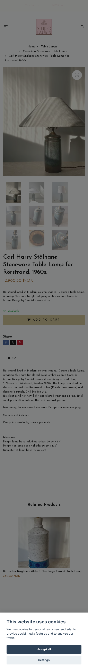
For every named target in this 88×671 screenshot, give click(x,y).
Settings (44, 660)
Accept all (44, 649)
